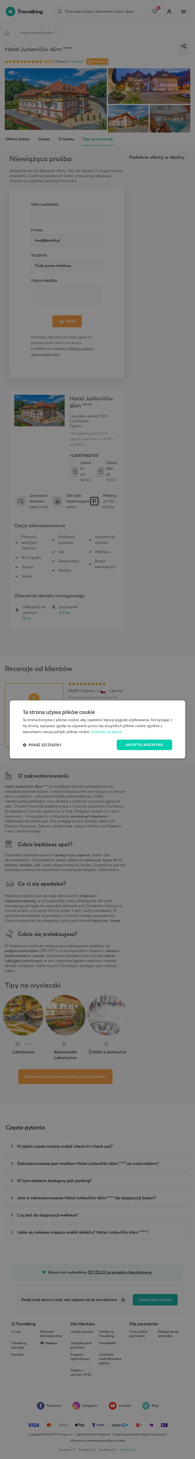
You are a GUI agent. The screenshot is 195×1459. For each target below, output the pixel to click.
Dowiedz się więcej (106, 731)
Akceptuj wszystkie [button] (144, 744)
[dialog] (97, 729)
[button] (42, 744)
